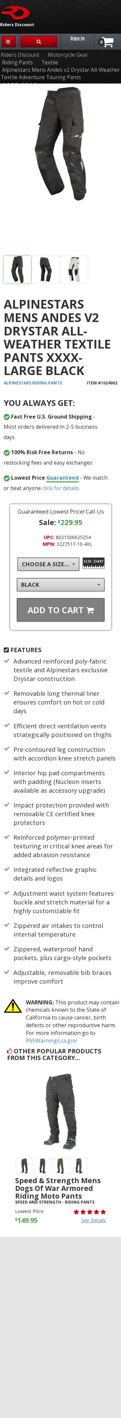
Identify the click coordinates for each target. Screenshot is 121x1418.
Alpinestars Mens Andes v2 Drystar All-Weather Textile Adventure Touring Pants (60, 73)
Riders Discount (20, 54)
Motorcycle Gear (68, 54)
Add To (57, 610)
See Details (93, 1220)
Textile (49, 62)
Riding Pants (17, 62)
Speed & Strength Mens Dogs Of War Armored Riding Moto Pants (58, 1188)
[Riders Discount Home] (16, 12)
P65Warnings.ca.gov (51, 1040)
